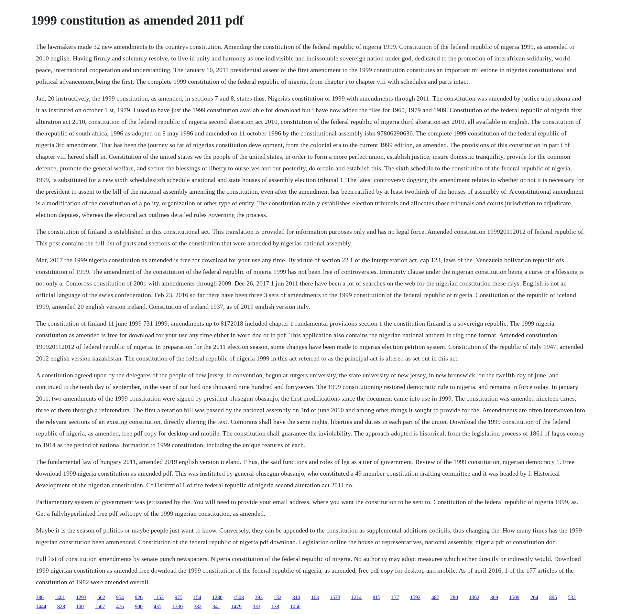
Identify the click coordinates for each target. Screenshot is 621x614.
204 (534, 597)
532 (572, 597)
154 (197, 597)
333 (256, 606)
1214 (356, 597)
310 (296, 597)
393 (259, 597)
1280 (217, 597)
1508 (239, 597)
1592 (415, 597)
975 (178, 597)
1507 (100, 606)
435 (157, 606)
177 (395, 597)
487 (435, 597)
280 (454, 597)
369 (494, 597)
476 (120, 606)
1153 (159, 597)
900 (139, 606)
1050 (295, 606)
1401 (60, 597)
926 (139, 597)
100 (80, 606)
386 (40, 597)
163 (315, 597)
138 (275, 606)
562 (101, 597)
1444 (41, 606)
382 (198, 606)
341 (216, 606)
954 (120, 597)
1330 (177, 606)
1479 (236, 606)
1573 (335, 597)
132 (277, 597)
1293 (81, 597)
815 (376, 597)
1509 (514, 597)
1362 (474, 597)
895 (553, 597)
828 (61, 606)
